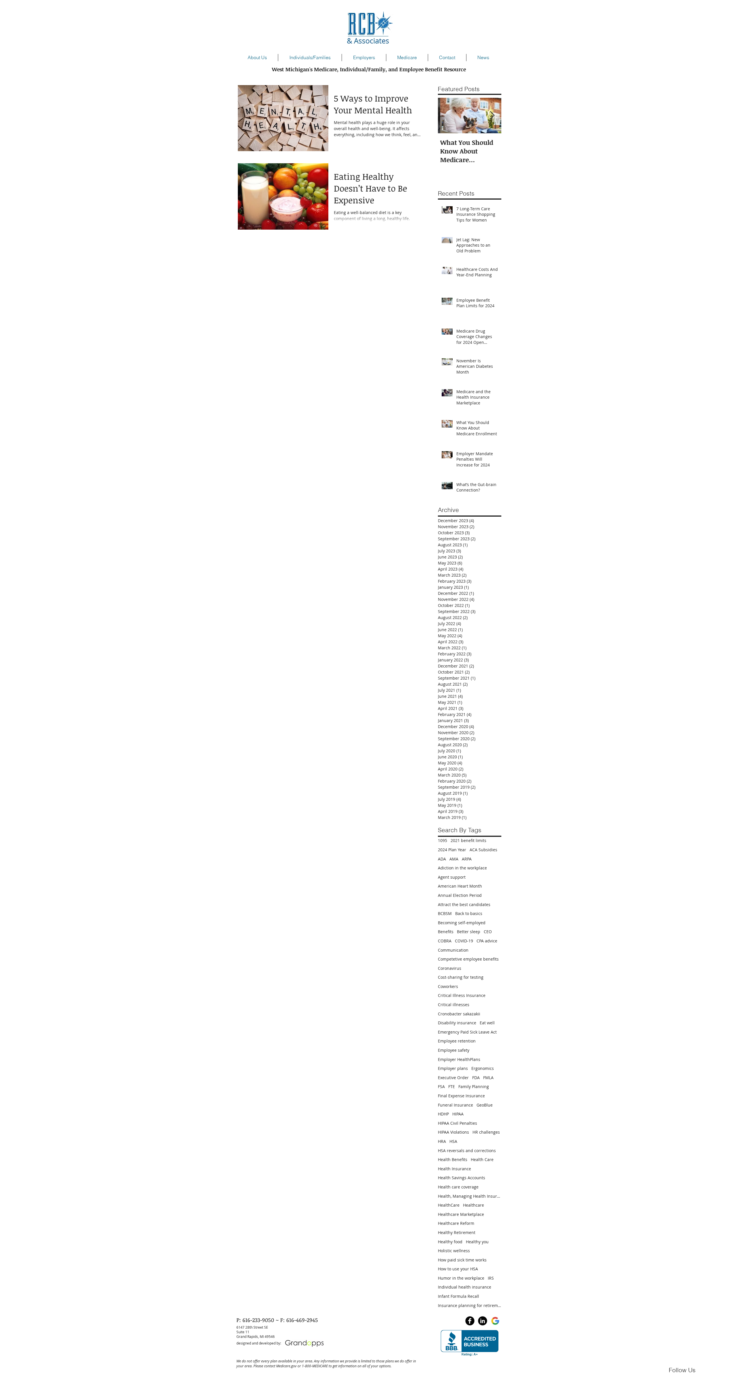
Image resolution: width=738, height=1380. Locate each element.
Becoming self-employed (461, 922)
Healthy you (477, 1241)
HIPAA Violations (453, 1132)
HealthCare (449, 1205)
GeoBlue (485, 1105)
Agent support (452, 877)
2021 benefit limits (468, 840)
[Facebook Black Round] (470, 1320)
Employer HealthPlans (459, 1059)
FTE (451, 1086)
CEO (488, 931)
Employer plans (453, 1068)
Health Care (482, 1159)
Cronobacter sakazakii (459, 1014)
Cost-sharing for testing (460, 977)
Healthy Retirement (456, 1232)
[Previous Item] (447, 115)
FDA (476, 1077)
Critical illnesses (453, 1004)
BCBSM (445, 913)
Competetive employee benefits (468, 959)
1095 (442, 840)
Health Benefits (452, 1159)
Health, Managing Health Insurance (469, 1196)
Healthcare (473, 1205)
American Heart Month (460, 886)
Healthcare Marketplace (461, 1214)
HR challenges (486, 1132)
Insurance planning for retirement (469, 1305)
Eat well (487, 1022)
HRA (442, 1141)
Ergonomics (482, 1068)
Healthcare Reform (456, 1223)
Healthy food (450, 1241)
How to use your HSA (458, 1269)
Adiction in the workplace (462, 868)
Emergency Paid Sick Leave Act (467, 1032)
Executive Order (453, 1077)
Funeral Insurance (455, 1105)
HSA (453, 1141)
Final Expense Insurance (461, 1095)
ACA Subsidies (483, 849)
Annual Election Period (460, 895)
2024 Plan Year (452, 849)
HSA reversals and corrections (467, 1150)
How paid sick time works (462, 1260)
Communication (453, 950)
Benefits (445, 931)
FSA (441, 1086)
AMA (453, 859)
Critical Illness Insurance (461, 995)
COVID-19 (464, 941)
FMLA (488, 1077)
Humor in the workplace (461, 1278)
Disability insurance (457, 1022)
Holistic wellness (454, 1250)
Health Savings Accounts (461, 1177)
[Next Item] (492, 115)
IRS (491, 1278)
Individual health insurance (464, 1287)
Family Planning (473, 1086)
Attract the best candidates (464, 904)
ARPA (467, 859)
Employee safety (453, 1050)
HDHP (443, 1114)
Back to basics (468, 913)
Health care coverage (458, 1187)
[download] (495, 1320)
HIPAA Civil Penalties (457, 1123)
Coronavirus (449, 968)
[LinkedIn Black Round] (482, 1320)
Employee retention (457, 1041)
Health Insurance (454, 1168)
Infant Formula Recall (458, 1296)
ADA (442, 859)
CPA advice (487, 941)
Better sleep (468, 931)
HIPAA (458, 1114)
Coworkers (448, 986)
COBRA (444, 941)
